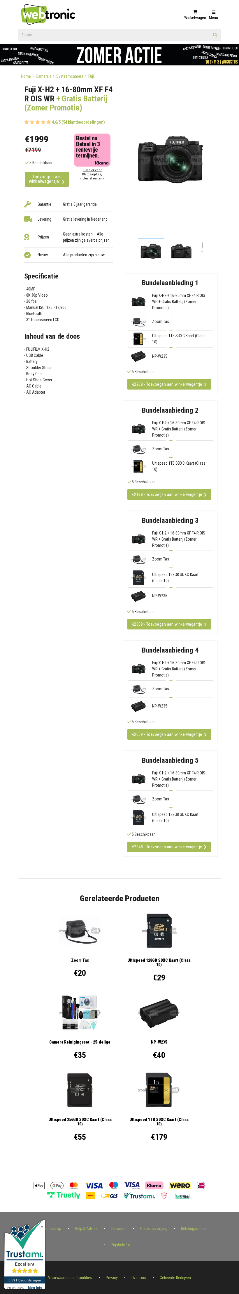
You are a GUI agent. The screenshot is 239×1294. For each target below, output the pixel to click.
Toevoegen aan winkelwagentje (45, 179)
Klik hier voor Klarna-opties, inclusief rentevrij (92, 174)
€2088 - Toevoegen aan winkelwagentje (167, 624)
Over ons (138, 1277)
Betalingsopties (194, 1228)
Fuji (91, 76)
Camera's (43, 76)
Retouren (118, 1228)
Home (26, 76)
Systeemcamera (69, 76)
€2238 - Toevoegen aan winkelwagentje (167, 384)
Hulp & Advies (86, 1228)
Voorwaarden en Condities (70, 1277)
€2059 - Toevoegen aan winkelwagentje (167, 734)
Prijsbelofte (120, 1245)
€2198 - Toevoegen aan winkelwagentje (167, 494)
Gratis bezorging (153, 1228)
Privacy (112, 1277)
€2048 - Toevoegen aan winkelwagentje (167, 847)
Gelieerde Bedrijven (175, 1277)
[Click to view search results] (215, 37)
